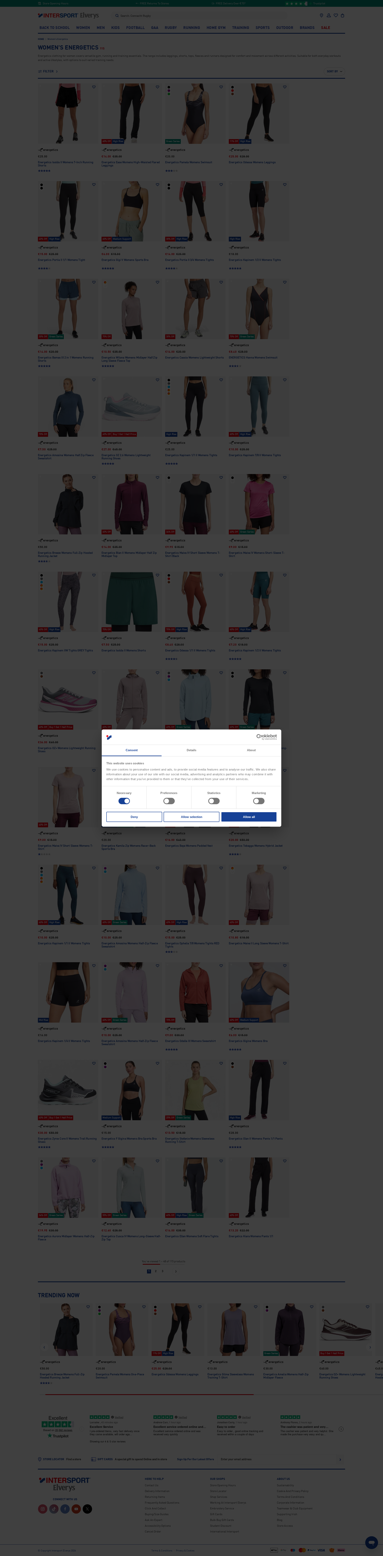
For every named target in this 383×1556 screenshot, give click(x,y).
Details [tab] (191, 750)
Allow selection (191, 817)
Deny (134, 817)
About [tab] (251, 750)
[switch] (169, 801)
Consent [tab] (132, 750)
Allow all (249, 817)
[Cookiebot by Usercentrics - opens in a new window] (259, 737)
